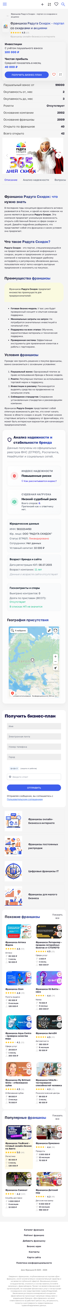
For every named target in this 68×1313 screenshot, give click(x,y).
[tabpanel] (34, 307)
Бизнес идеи (34, 1246)
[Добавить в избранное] (54, 74)
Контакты (34, 1251)
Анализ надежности (36, 179)
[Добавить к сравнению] (60, 74)
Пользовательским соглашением (25, 799)
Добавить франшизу (34, 1240)
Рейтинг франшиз (34, 1235)
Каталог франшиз (34, 1229)
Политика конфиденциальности (34, 1262)
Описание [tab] (10, 179)
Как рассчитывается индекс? (40, 481)
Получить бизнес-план (27, 74)
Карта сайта (34, 1257)
